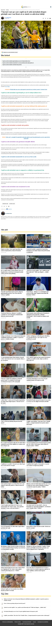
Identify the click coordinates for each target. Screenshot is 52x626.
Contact (34, 621)
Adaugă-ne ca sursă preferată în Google (10, 52)
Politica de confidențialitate (7, 621)
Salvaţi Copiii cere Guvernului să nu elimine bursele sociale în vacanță (12, 589)
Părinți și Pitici (3, 9)
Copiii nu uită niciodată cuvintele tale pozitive (12, 64)
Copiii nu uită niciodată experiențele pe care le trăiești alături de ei (16, 61)
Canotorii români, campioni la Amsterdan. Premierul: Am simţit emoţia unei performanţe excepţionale (38, 250)
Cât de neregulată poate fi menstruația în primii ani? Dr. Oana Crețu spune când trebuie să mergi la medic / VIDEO (39, 444)
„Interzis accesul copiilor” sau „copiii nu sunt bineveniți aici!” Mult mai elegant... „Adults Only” (38, 272)
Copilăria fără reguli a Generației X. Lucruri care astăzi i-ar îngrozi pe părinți (38, 464)
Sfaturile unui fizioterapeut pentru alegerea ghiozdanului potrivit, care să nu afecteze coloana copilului (12, 293)
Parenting (7, 9)
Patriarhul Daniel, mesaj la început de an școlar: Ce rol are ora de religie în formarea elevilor (39, 400)
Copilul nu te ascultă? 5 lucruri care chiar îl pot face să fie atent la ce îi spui (13, 464)
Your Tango (7, 86)
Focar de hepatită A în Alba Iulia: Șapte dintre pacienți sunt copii (12, 527)
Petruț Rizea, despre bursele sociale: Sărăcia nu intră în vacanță (38, 527)
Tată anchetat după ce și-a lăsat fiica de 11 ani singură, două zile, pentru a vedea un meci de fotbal (12, 485)
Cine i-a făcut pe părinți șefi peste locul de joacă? (11, 422)
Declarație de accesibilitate (43, 621)
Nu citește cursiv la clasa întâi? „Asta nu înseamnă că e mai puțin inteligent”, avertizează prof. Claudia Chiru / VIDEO (39, 506)
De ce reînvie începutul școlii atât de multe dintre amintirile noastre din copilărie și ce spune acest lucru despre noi (13, 444)
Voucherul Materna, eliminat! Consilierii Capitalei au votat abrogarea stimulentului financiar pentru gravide (12, 314)
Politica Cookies (18, 621)
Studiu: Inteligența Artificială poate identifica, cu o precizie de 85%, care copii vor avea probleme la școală (38, 337)
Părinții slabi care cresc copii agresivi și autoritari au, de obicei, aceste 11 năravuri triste (28, 89)
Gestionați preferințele (27, 621)
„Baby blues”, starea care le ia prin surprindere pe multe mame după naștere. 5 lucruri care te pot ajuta (13, 401)
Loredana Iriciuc (8, 17)
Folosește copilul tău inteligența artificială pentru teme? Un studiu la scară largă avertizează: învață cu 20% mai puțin (11, 380)
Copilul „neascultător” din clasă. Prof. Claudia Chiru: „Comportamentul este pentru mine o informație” (38, 423)
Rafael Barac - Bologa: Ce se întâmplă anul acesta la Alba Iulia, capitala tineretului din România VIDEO (37, 293)
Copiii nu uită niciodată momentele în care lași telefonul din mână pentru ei (18, 62)
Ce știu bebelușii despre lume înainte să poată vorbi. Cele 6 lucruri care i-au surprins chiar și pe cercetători (12, 359)
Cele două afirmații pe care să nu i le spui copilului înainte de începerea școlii (37, 379)
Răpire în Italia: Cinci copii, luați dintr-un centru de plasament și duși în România (11, 249)
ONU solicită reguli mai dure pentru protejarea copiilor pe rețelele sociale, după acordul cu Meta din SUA (38, 359)
